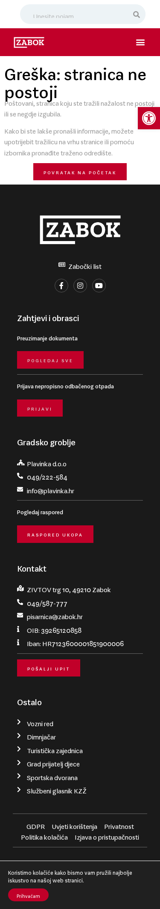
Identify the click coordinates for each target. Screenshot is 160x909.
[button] (149, 118)
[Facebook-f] (61, 285)
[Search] (137, 14)
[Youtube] (99, 285)
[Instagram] (80, 285)
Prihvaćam (28, 895)
